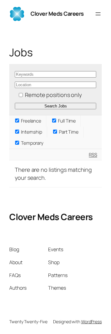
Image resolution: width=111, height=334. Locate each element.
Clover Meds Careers (51, 217)
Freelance (30, 121)
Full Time (66, 121)
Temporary (31, 143)
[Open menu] (98, 14)
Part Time (68, 132)
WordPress (91, 321)
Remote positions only (53, 95)
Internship (31, 132)
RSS (93, 154)
